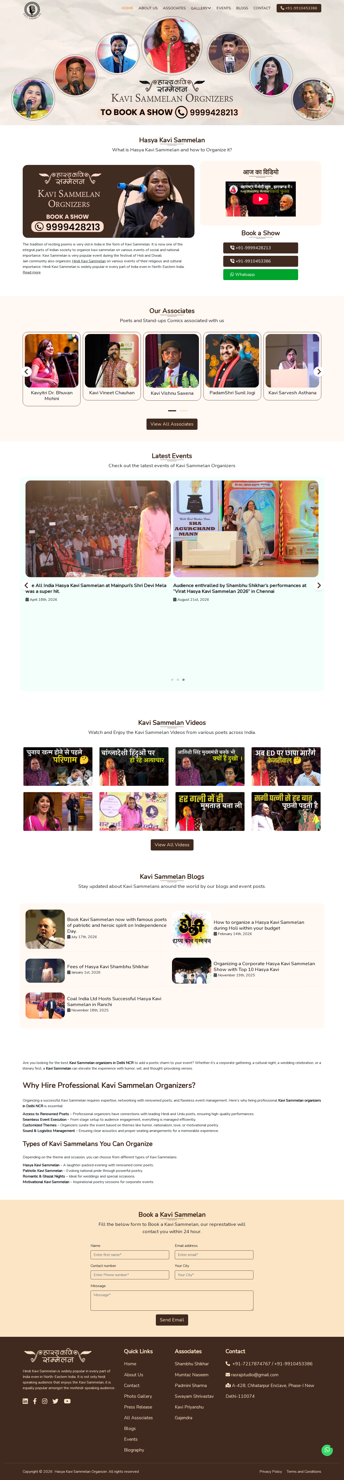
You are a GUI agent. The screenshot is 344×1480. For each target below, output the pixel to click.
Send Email (172, 1320)
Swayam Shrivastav (194, 1396)
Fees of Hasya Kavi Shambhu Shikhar (108, 967)
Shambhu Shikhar (192, 1364)
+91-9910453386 (300, 8)
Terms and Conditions (304, 1471)
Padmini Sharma (191, 1386)
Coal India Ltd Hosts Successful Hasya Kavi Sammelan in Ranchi (114, 1001)
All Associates (138, 1418)
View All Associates (172, 424)
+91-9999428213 (252, 248)
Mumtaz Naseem (192, 1375)
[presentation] (25, 371)
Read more (32, 272)
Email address (186, 1245)
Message (98, 1285)
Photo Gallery (138, 1396)
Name (95, 1245)
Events (131, 1439)
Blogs (130, 1429)
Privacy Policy (271, 1471)
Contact (131, 1386)
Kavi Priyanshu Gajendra (189, 1412)
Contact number (103, 1265)
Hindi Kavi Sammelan (89, 261)
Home (130, 1364)
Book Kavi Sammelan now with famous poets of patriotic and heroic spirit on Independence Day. (117, 925)
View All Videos (172, 845)
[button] (172, 411)
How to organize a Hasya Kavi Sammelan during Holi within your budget (259, 925)
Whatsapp (244, 274)
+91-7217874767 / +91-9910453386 (272, 1364)
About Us (133, 1375)
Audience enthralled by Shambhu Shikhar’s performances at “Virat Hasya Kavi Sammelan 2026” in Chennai (239, 588)
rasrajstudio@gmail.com (254, 1375)
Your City (182, 1265)
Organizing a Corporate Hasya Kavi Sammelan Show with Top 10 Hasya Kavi (264, 966)
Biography (134, 1450)
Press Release (138, 1407)
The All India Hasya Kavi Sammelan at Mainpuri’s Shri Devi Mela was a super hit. (96, 588)
